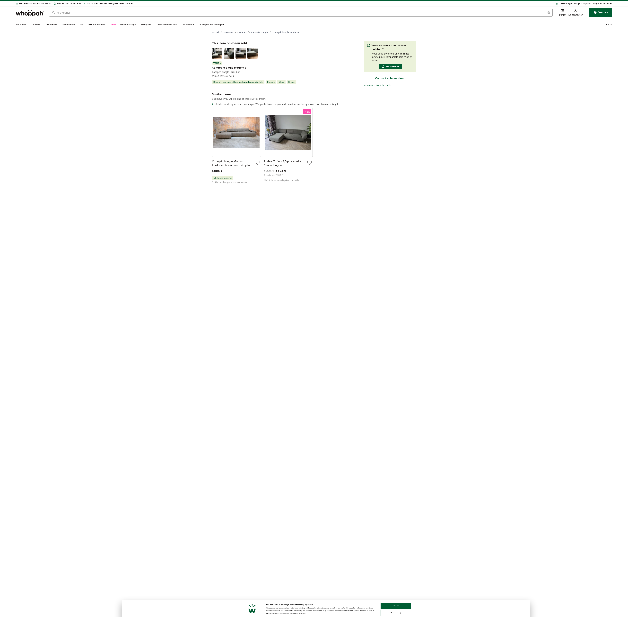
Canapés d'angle (259, 32)
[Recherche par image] (548, 12)
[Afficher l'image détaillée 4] (252, 53)
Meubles (228, 32)
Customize (395, 613)
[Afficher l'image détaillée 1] (217, 53)
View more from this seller (378, 85)
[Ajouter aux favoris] (257, 162)
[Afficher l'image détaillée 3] (241, 53)
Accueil (215, 32)
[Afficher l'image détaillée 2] (229, 53)
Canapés (242, 32)
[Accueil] (30, 12)
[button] (374, 3)
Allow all (395, 606)
